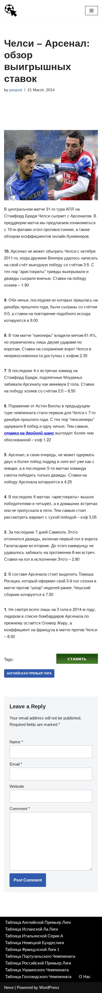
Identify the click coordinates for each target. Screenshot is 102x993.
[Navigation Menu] (91, 10)
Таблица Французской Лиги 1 (32, 949)
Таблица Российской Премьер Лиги (38, 963)
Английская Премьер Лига (29, 673)
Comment (20, 808)
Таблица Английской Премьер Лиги (38, 922)
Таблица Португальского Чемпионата (40, 956)
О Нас (85, 976)
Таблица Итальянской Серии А (34, 936)
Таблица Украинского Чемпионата (37, 969)
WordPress (49, 987)
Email (16, 764)
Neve (9, 987)
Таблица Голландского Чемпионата (38, 976)
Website (17, 786)
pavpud (15, 90)
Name (16, 742)
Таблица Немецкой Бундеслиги (34, 942)
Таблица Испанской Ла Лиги (31, 929)
